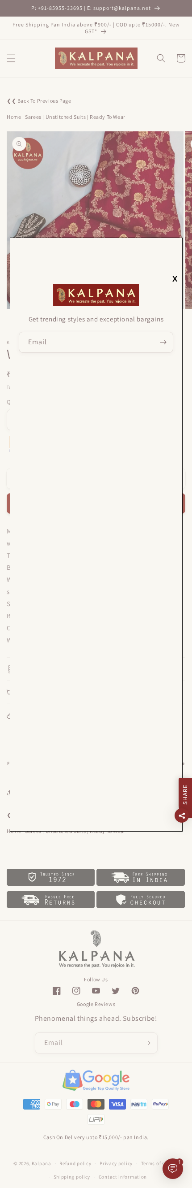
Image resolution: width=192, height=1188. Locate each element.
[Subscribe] (163, 342)
